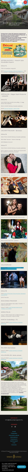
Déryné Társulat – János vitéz (11, 108)
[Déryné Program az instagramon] (15, 426)
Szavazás (13, 444)
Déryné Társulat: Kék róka (10, 269)
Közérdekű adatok (14, 435)
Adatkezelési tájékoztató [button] (8, 470)
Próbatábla (14, 433)
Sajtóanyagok (14, 441)
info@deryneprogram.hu (14, 420)
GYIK (14, 442)
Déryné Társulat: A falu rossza (14, 267)
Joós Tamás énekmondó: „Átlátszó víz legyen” (11, 308)
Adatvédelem (14, 437)
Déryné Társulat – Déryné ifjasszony (13, 71)
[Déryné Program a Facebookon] (12, 426)
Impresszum (14, 439)
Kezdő (14, 431)
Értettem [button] (21, 466)
